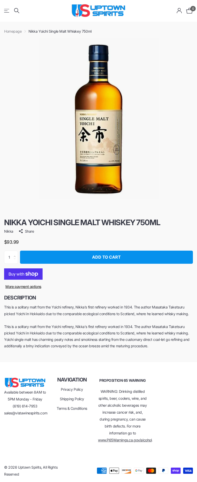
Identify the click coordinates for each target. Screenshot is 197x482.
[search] (16, 10)
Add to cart (106, 257)
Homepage (13, 31)
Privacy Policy (72, 389)
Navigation (72, 380)
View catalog (7, 10)
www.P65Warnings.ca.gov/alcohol (125, 440)
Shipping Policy (72, 399)
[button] (16, 252)
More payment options (23, 286)
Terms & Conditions (72, 408)
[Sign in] (179, 10)
